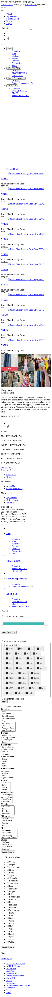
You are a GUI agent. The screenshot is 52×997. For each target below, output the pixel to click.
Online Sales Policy (14, 488)
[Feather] (6, 787)
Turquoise (13, 878)
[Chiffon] (6, 785)
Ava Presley (11, 971)
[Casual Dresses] (11, 716)
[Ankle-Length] (7, 795)
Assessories (11, 968)
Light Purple (14, 897)
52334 (4, 254)
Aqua (11, 875)
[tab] (28, 533)
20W (36, 673)
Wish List (10, 14)
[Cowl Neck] (7, 807)
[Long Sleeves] (9, 835)
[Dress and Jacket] (8, 728)
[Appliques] (7, 771)
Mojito (12, 865)
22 (20, 663)
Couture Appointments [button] (16, 579)
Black (11, 934)
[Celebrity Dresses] (9, 738)
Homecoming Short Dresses (18, 985)
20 (10, 663)
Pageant (9, 990)
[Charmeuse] (6, 783)
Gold (11, 929)
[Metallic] (4, 761)
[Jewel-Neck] (7, 813)
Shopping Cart (12, 19)
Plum (11, 913)
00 (21, 648)
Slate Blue (13, 883)
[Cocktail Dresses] (11, 718)
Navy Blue (13, 889)
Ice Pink (12, 899)
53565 (4, 345)
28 (10, 668)
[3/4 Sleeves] (9, 833)
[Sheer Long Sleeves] (9, 837)
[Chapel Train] (7, 799)
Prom (8, 992)
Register (9, 21)
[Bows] (7, 775)
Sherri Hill (10, 978)
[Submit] (31, 29)
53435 (4, 330)
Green (11, 870)
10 (37, 653)
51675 (4, 299)
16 (30, 658)
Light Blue (13, 881)
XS (22, 688)
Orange (12, 918)
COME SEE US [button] (13, 561)
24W (23, 678)
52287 (4, 178)
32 (30, 668)
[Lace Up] (8, 752)
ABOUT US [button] (11, 594)
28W (11, 683)
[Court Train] (7, 802)
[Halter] (7, 809)
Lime (11, 873)
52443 (4, 224)
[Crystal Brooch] (7, 778)
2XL (30, 693)
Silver (11, 939)
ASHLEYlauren (13, 966)
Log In (9, 23)
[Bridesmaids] (11, 714)
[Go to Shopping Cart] (2, 7)
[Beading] (7, 773)
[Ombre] (4, 766)
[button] (9, 48)
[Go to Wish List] (5, 7)
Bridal (9, 980)
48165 (4, 193)
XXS (11, 688)
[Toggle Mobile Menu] (2, 524)
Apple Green (14, 867)
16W (11, 673)
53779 (4, 314)
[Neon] (4, 764)
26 (41, 663)
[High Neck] (7, 811)
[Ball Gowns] (8, 723)
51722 (4, 284)
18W (23, 673)
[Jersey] (6, 790)
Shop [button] (8, 533)
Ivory (11, 923)
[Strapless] (8, 849)
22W (11, 678)
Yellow (12, 862)
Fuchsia (12, 907)
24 (30, 663)
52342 (4, 208)
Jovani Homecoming (15, 976)
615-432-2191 (31, 4)
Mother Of (10, 988)
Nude (11, 926)
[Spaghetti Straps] (8, 847)
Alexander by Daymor (15, 964)
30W (23, 683)
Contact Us (11, 475)
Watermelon (14, 910)
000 (11, 648)
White (11, 942)
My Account (11, 16)
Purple (12, 891)
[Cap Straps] (8, 842)
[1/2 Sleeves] (9, 830)
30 (20, 668)
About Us (10, 486)
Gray (11, 937)
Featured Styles (12, 169)
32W (36, 683)
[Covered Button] (8, 747)
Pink (11, 902)
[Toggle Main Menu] (2, 44)
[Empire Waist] (7, 821)
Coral (11, 921)
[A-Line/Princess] (7, 818)
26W (36, 678)
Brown (12, 931)
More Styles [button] (6, 958)
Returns (9, 477)
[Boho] (8, 726)
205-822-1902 (7, 4)
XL (19, 693)
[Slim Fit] (7, 825)
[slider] (46, 623)
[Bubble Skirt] (9, 735)
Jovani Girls (11, 973)
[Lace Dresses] (8, 730)
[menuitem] (28, 14)
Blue (11, 886)
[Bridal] (11, 711)
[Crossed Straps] (8, 749)
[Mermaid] (7, 823)
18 (41, 658)
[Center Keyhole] (9, 740)
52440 (4, 269)
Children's (10, 983)
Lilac (11, 894)
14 (20, 658)
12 (10, 658)
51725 (4, 239)
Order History (12, 500)
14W (42, 668)
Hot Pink (13, 905)
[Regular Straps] (8, 845)
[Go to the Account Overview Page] (2, 10)
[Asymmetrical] (7, 797)
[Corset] (9, 742)
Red (11, 915)
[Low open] (8, 754)
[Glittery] (4, 759)
